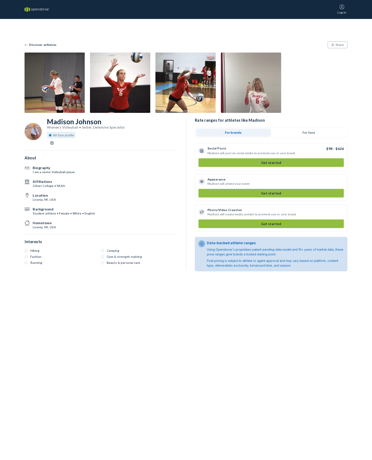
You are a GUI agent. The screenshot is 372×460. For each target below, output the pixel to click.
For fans (308, 132)
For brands (233, 132)
